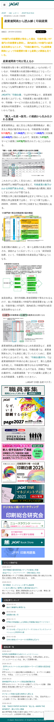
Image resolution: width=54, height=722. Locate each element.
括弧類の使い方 (12, 614)
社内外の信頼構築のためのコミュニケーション (20, 654)
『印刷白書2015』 (38, 357)
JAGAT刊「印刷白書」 (12, 94)
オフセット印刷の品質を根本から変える (17, 693)
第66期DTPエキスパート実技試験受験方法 (18, 681)
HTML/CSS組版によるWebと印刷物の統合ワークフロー (28, 622)
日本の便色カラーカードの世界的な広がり (22, 639)
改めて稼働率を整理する (15, 607)
